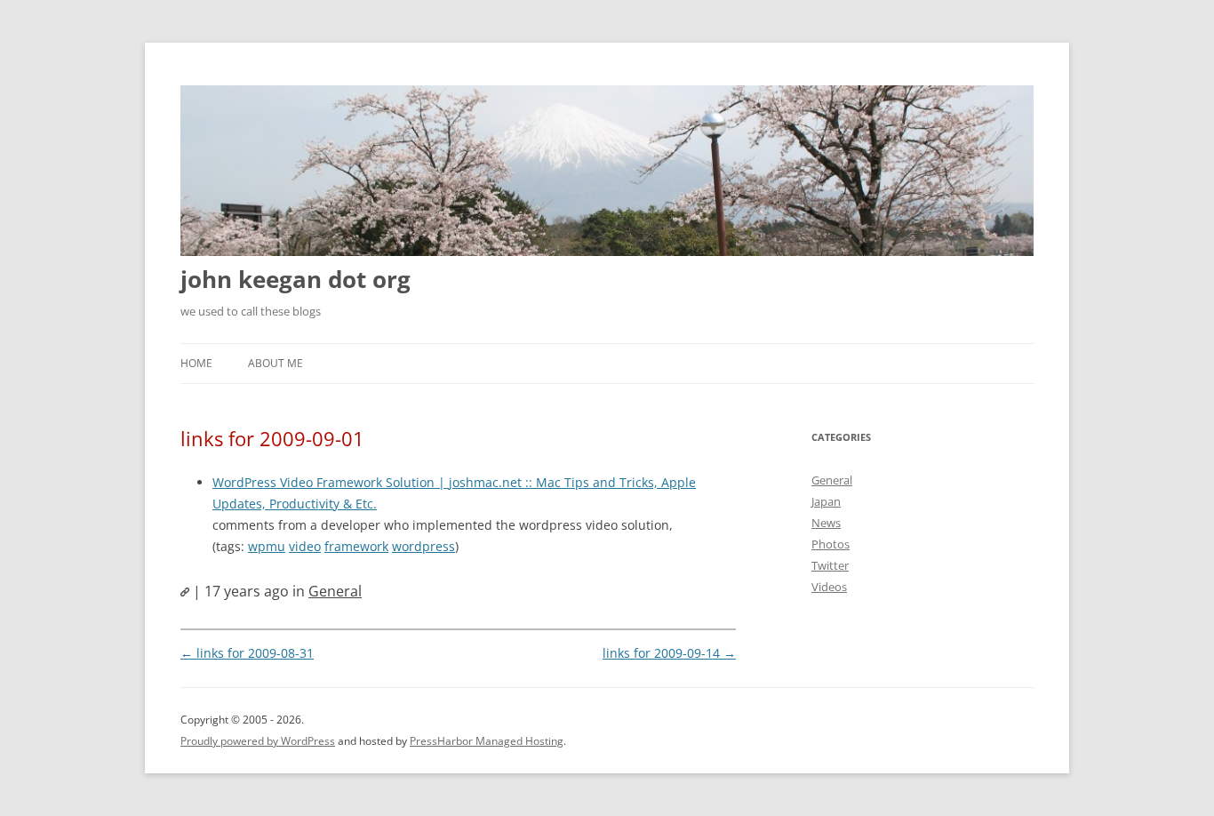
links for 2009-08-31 (247, 652)
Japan (826, 501)
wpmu (266, 546)
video (305, 546)
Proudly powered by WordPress (257, 740)
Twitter (830, 565)
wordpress (423, 546)
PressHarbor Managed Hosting (486, 740)
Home (196, 363)
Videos (829, 587)
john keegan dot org (295, 279)
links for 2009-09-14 (669, 652)
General (335, 591)
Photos (830, 544)
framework (356, 546)
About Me (275, 363)
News (826, 523)
